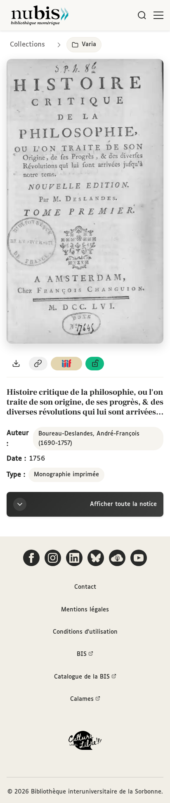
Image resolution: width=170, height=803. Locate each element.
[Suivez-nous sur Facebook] (31, 558)
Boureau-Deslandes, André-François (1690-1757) (88, 438)
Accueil (129, 42)
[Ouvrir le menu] (158, 15)
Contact (85, 587)
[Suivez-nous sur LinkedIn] (74, 558)
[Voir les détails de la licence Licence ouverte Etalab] (94, 363)
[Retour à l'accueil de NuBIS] (40, 15)
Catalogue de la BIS (82, 677)
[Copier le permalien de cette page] (38, 363)
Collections (27, 44)
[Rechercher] (142, 15)
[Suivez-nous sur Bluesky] (95, 558)
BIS (82, 654)
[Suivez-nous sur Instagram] (53, 558)
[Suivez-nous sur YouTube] (138, 558)
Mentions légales (85, 610)
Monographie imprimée (66, 475)
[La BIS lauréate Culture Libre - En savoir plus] (85, 742)
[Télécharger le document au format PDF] (16, 363)
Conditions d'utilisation (85, 632)
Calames (82, 699)
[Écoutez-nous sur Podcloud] (117, 558)
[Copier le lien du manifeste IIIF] (66, 363)
